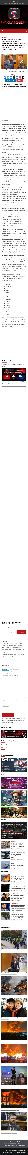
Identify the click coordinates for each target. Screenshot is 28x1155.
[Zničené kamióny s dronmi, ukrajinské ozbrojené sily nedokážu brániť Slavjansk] (5, 878)
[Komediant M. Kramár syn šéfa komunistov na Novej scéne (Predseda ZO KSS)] (5, 897)
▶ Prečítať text (10, 80)
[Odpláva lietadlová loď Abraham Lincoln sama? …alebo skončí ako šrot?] (5, 865)
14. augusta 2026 (19, 869)
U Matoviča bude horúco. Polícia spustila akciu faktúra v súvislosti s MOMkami (18, 916)
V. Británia (20, 851)
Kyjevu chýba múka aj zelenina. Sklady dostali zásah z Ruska (14, 1063)
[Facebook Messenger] (11, 77)
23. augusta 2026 (19, 881)
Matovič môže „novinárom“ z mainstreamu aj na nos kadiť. (18, 887)
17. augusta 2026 (9, 837)
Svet (9, 3)
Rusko (4, 831)
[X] (14, 77)
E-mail (17, 700)
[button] (2, 31)
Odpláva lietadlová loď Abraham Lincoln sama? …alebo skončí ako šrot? (17, 865)
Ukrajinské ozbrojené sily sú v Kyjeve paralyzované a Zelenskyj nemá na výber (12, 1041)
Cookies (12, 1141)
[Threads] (23, 77)
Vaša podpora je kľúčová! (10, 1143)
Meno (4, 700)
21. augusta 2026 (19, 900)
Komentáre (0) (5, 669)
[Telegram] (8, 77)
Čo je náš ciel (19, 1141)
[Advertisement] (14, 105)
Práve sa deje (22, 3)
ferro (13, 900)
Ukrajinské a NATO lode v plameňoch (9, 996)
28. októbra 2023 (10, 52)
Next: (13, 654)
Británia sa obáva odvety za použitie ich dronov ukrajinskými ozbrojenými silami (18, 855)
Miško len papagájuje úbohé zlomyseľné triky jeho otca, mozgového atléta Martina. (18, 906)
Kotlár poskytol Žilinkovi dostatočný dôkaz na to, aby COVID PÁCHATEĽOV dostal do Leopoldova (14, 973)
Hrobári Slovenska (14, 885)
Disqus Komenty (13, 671)
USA (14, 862)
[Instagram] (20, 77)
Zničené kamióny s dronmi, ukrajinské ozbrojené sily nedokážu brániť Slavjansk (18, 878)
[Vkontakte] (17, 77)
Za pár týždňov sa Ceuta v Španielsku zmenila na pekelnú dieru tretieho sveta (18, 844)
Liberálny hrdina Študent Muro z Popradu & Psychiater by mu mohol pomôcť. (14, 1086)
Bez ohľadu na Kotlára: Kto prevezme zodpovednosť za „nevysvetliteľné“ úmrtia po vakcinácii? (12, 1132)
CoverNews (16, 1152)
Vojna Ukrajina (14, 3)
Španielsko (13, 841)
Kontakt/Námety (12, 1145)
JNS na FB (4, 748)
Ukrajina (8, 831)
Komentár (5, 679)
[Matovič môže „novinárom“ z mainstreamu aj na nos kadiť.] (5, 888)
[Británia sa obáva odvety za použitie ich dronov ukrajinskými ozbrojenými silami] (5, 855)
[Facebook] (5, 77)
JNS (4, 52)
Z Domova (5, 3)
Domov (7, 1141)
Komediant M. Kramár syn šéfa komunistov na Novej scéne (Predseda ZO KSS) (17, 897)
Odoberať (21, 632)
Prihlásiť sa (4, 744)
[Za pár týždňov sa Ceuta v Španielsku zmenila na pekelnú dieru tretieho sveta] (5, 845)
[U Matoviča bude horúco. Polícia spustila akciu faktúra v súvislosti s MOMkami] (5, 916)
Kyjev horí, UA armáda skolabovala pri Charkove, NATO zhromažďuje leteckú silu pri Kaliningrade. (13, 1109)
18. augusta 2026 (19, 919)
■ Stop (19, 80)
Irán (12, 862)
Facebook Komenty (14, 669)
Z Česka (5, 1145)
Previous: (13, 645)
